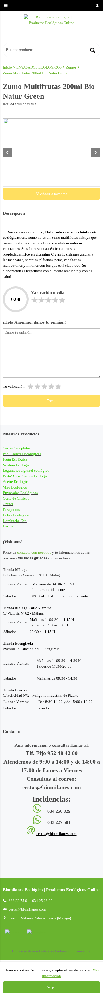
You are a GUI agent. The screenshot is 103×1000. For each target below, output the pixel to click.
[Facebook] (15, 932)
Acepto (51, 987)
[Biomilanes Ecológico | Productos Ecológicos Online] (51, 28)
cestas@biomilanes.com (56, 834)
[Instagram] (37, 932)
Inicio (7, 67)
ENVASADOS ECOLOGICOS (39, 67)
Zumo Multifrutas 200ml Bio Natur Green (35, 73)
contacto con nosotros (34, 552)
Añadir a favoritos (53, 194)
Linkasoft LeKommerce (73, 951)
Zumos (71, 67)
